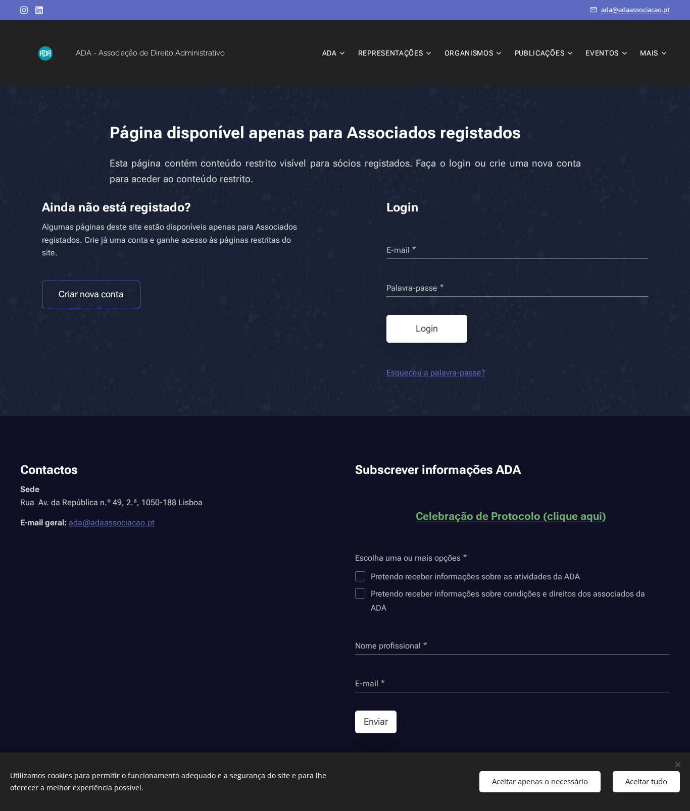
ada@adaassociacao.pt (635, 9)
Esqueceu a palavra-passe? (435, 372)
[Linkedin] (39, 10)
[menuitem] (335, 53)
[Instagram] (24, 10)
